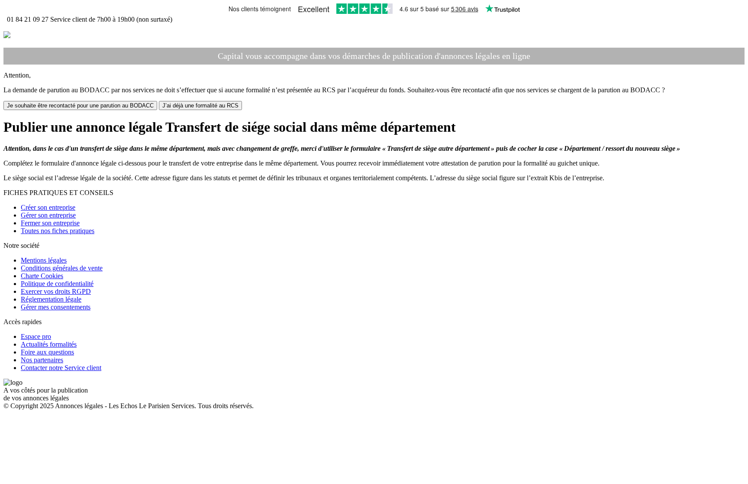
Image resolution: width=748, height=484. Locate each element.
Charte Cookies (42, 275)
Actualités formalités (49, 344)
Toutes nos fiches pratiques (57, 230)
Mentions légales (44, 260)
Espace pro (36, 336)
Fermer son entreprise (50, 223)
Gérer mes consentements (55, 307)
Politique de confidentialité (57, 283)
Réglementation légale (51, 299)
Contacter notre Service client (61, 367)
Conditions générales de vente (62, 268)
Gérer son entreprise (48, 215)
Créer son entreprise (48, 207)
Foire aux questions (47, 352)
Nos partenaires (42, 360)
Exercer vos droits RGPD (56, 291)
